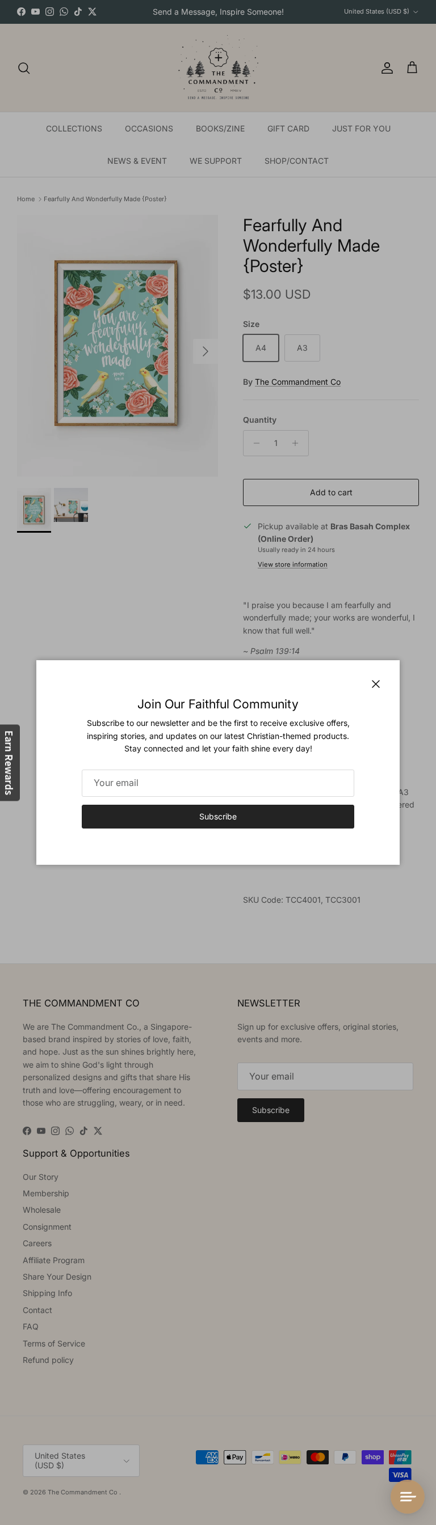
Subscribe (218, 816)
